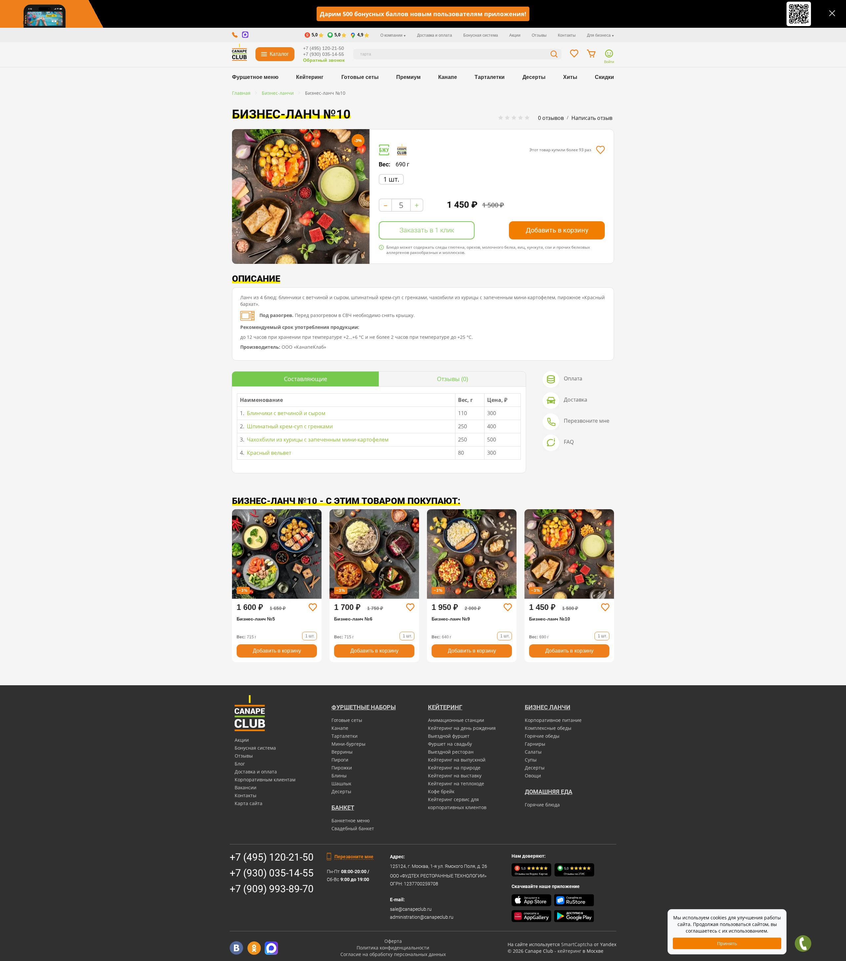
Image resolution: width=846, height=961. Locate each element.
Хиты (570, 77)
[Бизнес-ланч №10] (300, 196)
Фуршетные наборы (363, 707)
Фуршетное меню (255, 77)
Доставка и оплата (434, 35)
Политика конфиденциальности (393, 947)
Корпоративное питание (553, 720)
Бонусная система (480, 35)
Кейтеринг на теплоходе (456, 783)
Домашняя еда (548, 791)
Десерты (534, 77)
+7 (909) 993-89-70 (272, 889)
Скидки (604, 77)
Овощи (533, 775)
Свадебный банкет (352, 828)
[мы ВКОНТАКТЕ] (236, 948)
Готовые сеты (360, 77)
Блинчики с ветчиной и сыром (286, 413)
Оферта (393, 941)
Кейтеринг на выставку (454, 775)
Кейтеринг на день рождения (462, 728)
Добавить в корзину (557, 230)
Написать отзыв (591, 118)
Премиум (408, 77)
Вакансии (245, 787)
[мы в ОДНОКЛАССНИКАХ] (254, 948)
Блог (240, 764)
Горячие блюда (542, 804)
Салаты (533, 752)
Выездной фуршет (449, 736)
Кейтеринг (310, 77)
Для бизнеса (599, 35)
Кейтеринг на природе (454, 768)
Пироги (339, 760)
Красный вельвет (268, 452)
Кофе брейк (441, 791)
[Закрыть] (832, 13)
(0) (452, 379)
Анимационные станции (456, 720)
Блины (339, 775)
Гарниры (535, 744)
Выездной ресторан (451, 752)
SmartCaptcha (577, 944)
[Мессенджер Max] (271, 948)
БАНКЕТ (342, 807)
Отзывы (539, 35)
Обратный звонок (324, 60)
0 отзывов (551, 118)
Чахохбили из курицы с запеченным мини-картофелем (317, 439)
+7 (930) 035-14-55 (323, 54)
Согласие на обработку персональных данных (393, 954)
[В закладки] (600, 150)
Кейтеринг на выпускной (456, 760)
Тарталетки (490, 77)
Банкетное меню (350, 820)
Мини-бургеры (348, 744)
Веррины (342, 752)
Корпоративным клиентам (265, 779)
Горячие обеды (542, 736)
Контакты (567, 35)
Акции (514, 35)
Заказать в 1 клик (427, 230)
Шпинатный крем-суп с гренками (289, 426)
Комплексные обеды (548, 728)
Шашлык (341, 783)
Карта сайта (248, 803)
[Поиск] (554, 55)
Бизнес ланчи (547, 707)
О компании (392, 35)
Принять (727, 943)
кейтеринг (569, 951)
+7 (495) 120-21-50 (323, 48)
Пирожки (341, 768)
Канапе (447, 77)
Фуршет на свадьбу (450, 744)
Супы (531, 760)
